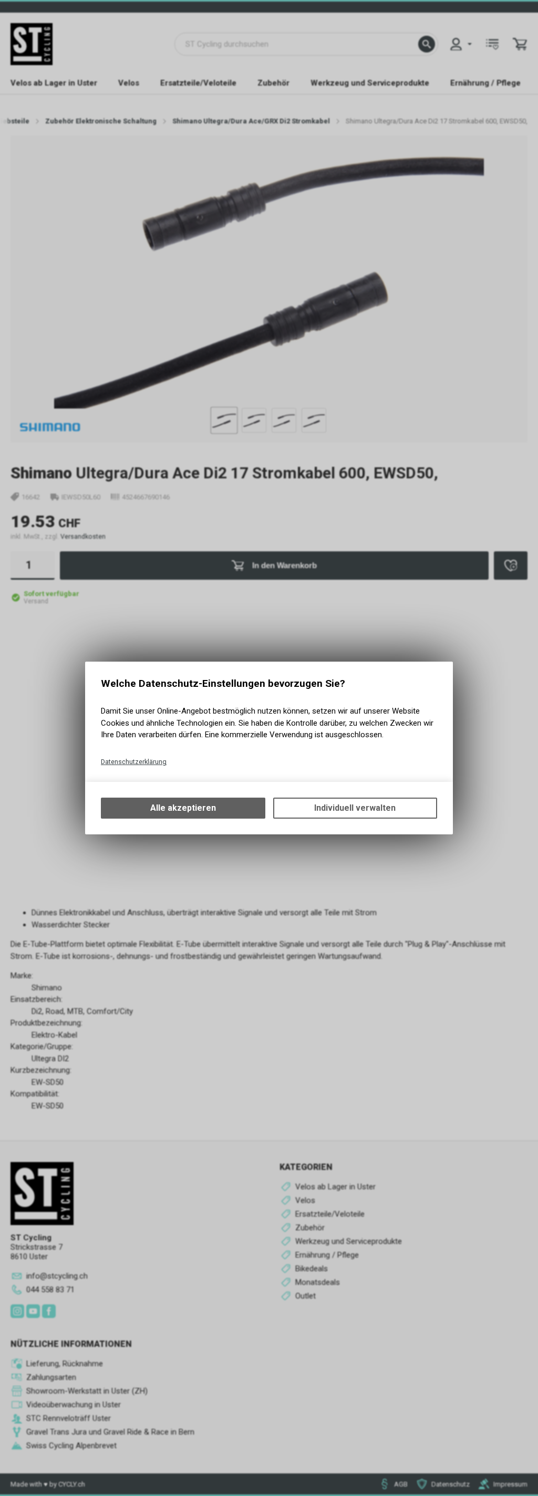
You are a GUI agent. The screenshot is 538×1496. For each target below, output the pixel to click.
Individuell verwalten (355, 808)
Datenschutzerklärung (134, 762)
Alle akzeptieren (183, 808)
